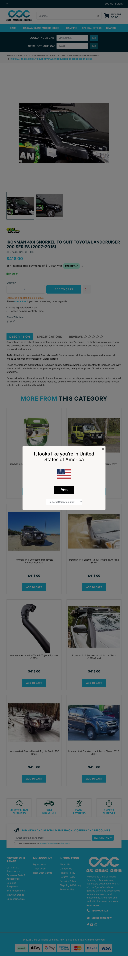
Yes (64, 489)
